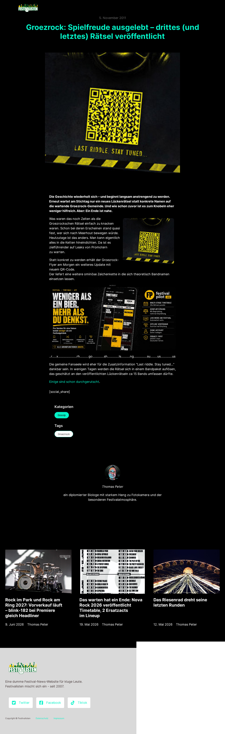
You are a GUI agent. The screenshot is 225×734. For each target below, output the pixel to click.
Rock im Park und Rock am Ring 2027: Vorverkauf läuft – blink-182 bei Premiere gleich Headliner (33, 607)
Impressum (59, 718)
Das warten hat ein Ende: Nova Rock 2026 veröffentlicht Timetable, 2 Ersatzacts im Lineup (110, 607)
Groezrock (64, 434)
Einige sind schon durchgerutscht (74, 382)
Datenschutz (42, 718)
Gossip (62, 415)
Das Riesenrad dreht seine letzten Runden (180, 602)
